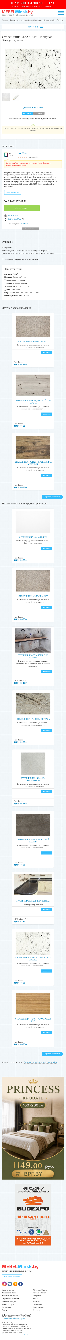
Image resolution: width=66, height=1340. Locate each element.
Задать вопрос (22, 208)
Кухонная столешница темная (33, 901)
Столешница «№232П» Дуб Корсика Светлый (33, 463)
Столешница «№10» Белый (33, 537)
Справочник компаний (10, 1299)
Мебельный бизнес (40, 1290)
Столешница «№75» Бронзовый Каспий (33, 840)
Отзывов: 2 (33, 157)
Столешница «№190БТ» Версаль (33, 719)
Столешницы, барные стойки (44, 20)
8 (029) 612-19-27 (20, 683)
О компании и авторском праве (13, 1319)
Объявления (38, 1304)
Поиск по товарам (9, 1301)
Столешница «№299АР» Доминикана (33, 779)
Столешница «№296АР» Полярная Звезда (33, 958)
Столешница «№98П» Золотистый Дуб (33, 1020)
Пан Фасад (22, 153)
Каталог (5, 20)
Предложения (38, 1307)
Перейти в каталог (52, 497)
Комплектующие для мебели (21, 20)
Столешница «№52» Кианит (33, 341)
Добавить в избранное (33, 107)
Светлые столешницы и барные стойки (40, 1062)
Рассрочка (37, 1296)
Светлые (60, 20)
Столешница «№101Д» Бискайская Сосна (33, 401)
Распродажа (6, 1307)
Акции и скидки (8, 1304)
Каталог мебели (8, 1290)
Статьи (4, 1310)
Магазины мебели (9, 1293)
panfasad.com (13, 215)
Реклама (36, 1301)
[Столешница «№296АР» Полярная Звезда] (33, 90)
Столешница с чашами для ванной (33, 656)
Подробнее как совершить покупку (15, 1334)
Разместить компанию (12, 1277)
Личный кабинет (39, 1293)
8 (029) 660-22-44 (17, 200)
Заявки (35, 1299)
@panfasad (24, 224)
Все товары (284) (12, 192)
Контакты (36, 1310)
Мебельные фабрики (10, 1296)
